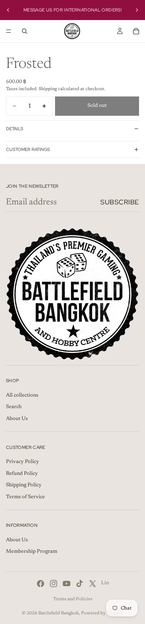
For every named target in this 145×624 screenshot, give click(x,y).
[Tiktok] (79, 583)
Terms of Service (25, 497)
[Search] (24, 31)
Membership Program (31, 552)
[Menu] (8, 31)
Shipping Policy (24, 485)
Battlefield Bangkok (58, 613)
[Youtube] (66, 583)
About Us (17, 418)
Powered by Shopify (102, 613)
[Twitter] (92, 583)
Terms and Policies (72, 599)
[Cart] (136, 31)
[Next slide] (137, 10)
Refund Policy (22, 473)
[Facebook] (40, 583)
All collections (22, 395)
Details (14, 129)
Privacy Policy (22, 461)
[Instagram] (53, 583)
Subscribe (119, 202)
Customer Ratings (28, 149)
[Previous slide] (8, 10)
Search (14, 407)
